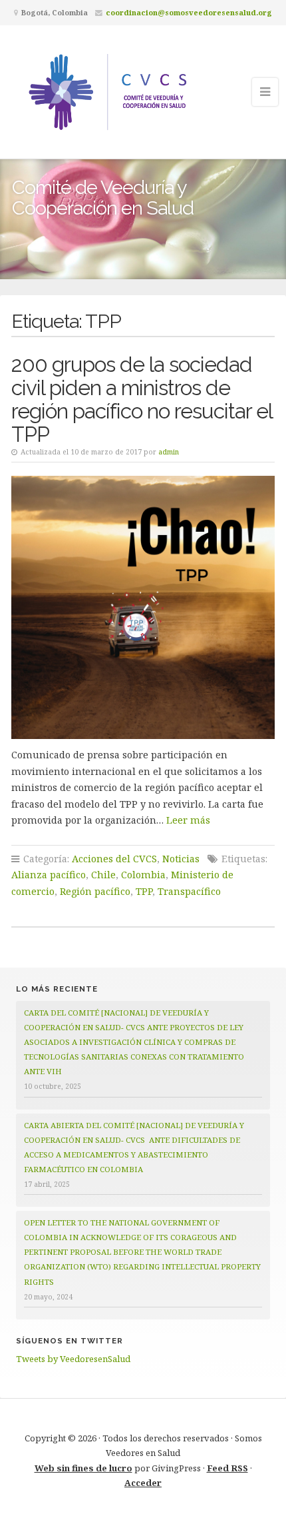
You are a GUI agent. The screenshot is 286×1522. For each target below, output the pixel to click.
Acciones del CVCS (114, 858)
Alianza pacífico (48, 874)
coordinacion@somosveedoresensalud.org (189, 12)
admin (168, 451)
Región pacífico (95, 891)
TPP (144, 891)
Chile (103, 874)
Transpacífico (189, 891)
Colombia (143, 874)
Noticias (181, 858)
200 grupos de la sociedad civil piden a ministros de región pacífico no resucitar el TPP (141, 399)
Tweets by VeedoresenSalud (73, 1359)
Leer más (188, 820)
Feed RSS (227, 1468)
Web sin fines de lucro (83, 1468)
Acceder (143, 1483)
